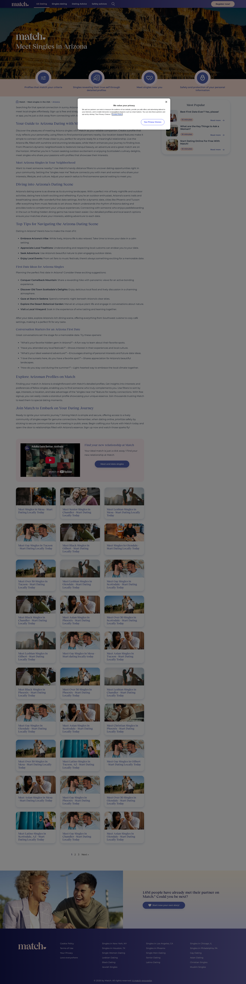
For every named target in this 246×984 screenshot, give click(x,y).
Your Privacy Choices (152, 122)
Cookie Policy (117, 114)
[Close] (166, 102)
